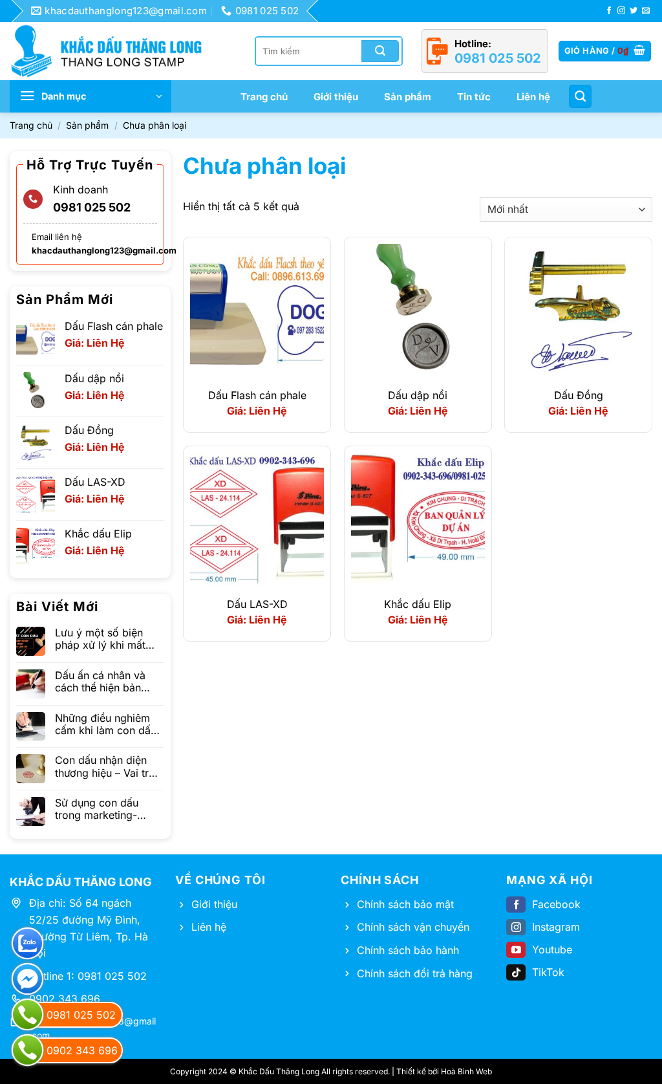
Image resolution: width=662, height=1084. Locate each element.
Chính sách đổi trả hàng (415, 973)
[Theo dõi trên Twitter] (633, 11)
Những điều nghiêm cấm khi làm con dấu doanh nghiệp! (105, 724)
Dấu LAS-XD (257, 604)
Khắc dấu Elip (417, 604)
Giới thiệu (336, 97)
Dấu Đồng (578, 395)
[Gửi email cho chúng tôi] (646, 11)
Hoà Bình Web (466, 1071)
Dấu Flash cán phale (257, 395)
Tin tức (474, 97)
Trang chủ (264, 97)
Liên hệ (533, 97)
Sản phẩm (407, 97)
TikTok (548, 972)
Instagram (556, 926)
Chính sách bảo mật (405, 904)
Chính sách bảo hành (408, 950)
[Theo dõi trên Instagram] (621, 11)
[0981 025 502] (27, 1014)
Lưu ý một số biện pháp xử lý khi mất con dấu (100, 639)
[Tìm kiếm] (580, 96)
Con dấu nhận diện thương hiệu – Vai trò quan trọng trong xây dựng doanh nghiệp (106, 766)
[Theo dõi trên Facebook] (609, 11)
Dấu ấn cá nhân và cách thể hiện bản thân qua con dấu (100, 681)
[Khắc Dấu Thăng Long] (113, 51)
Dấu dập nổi (417, 395)
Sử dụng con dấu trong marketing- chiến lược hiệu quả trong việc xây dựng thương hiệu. (104, 809)
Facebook (556, 904)
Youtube (552, 949)
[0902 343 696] (27, 1050)
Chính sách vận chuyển (413, 926)
